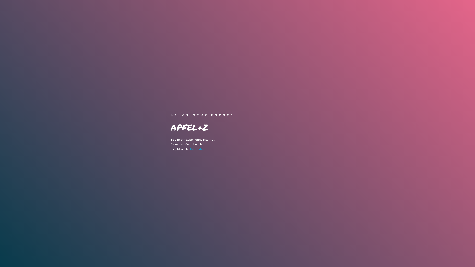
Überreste (196, 149)
